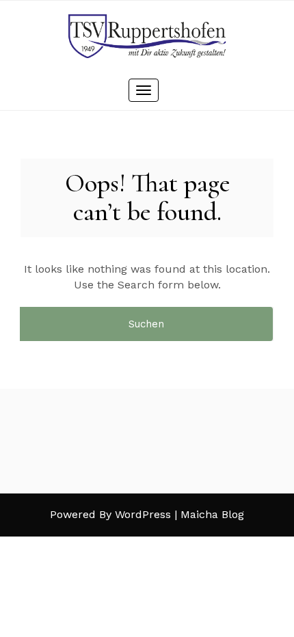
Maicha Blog (212, 514)
